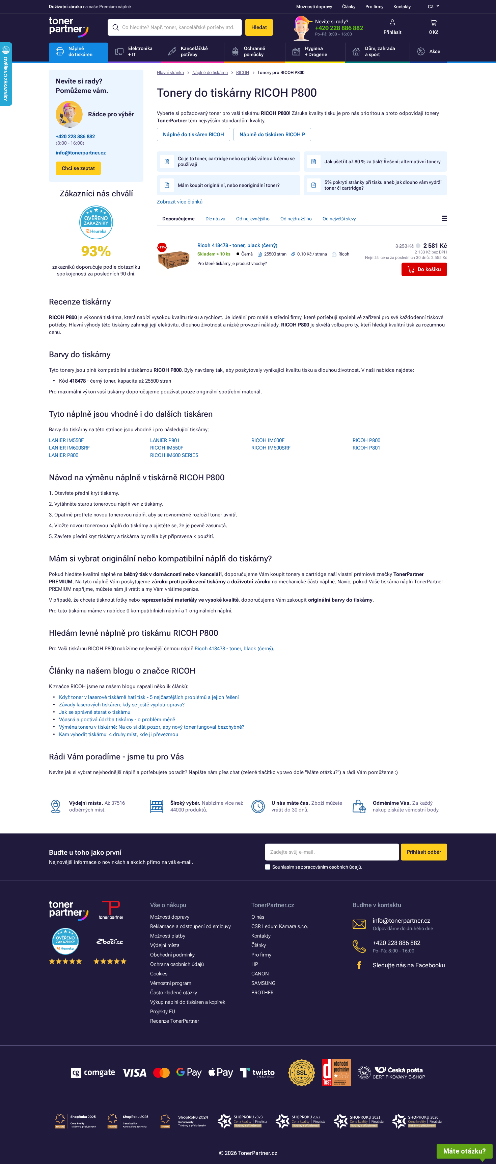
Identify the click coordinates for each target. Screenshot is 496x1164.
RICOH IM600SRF (271, 448)
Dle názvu (215, 218)
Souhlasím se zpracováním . (317, 867)
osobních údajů (345, 867)
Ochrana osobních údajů (177, 964)
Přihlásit (393, 32)
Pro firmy (374, 6)
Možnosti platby (167, 936)
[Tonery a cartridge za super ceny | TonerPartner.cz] (69, 27)
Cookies (158, 974)
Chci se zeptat (78, 168)
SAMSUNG (263, 983)
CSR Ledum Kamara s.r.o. (279, 926)
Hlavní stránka (170, 72)
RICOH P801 (366, 448)
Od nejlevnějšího (253, 218)
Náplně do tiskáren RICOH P (272, 134)
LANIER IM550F (66, 440)
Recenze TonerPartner (174, 1021)
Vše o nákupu (168, 904)
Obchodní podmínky (172, 955)
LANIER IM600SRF (69, 448)
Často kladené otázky (173, 993)
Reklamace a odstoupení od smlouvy (190, 926)
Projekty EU (162, 1012)
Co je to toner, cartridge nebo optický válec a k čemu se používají (236, 161)
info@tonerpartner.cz (81, 153)
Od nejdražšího (296, 218)
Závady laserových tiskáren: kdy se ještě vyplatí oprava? (122, 705)
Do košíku (429, 269)
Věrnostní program (170, 983)
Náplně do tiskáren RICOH (193, 134)
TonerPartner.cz (272, 904)
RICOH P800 (366, 440)
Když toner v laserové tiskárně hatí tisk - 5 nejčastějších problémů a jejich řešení (149, 697)
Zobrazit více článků (179, 202)
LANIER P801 (165, 440)
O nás (257, 917)
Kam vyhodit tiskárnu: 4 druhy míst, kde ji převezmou (118, 734)
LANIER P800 (63, 455)
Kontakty (402, 6)
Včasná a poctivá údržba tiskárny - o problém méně (117, 720)
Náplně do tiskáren (210, 72)
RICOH (242, 72)
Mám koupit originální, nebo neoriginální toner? (229, 185)
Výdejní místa (165, 945)
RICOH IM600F (267, 440)
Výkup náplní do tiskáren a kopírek (187, 1002)
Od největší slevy (339, 218)
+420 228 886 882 (339, 27)
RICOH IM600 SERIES (174, 455)
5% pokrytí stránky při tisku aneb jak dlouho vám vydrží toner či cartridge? (383, 185)
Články (348, 6)
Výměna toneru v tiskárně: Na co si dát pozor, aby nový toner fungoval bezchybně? (151, 727)
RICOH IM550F (166, 448)
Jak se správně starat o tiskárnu (94, 712)
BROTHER (262, 993)
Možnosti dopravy (314, 6)
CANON (260, 974)
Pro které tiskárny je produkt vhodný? (232, 263)
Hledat (259, 27)
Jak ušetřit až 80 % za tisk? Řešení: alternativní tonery (383, 161)
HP (254, 964)
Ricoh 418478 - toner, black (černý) (237, 245)
